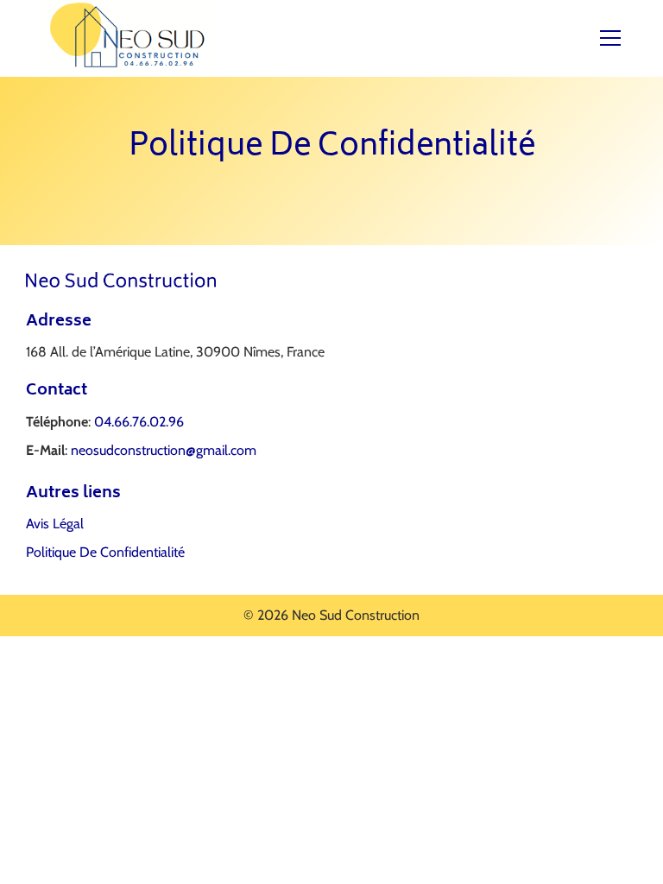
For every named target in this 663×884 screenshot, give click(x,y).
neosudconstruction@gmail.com (163, 450)
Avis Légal (55, 523)
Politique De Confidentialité (105, 552)
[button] (621, 38)
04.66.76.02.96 (139, 422)
